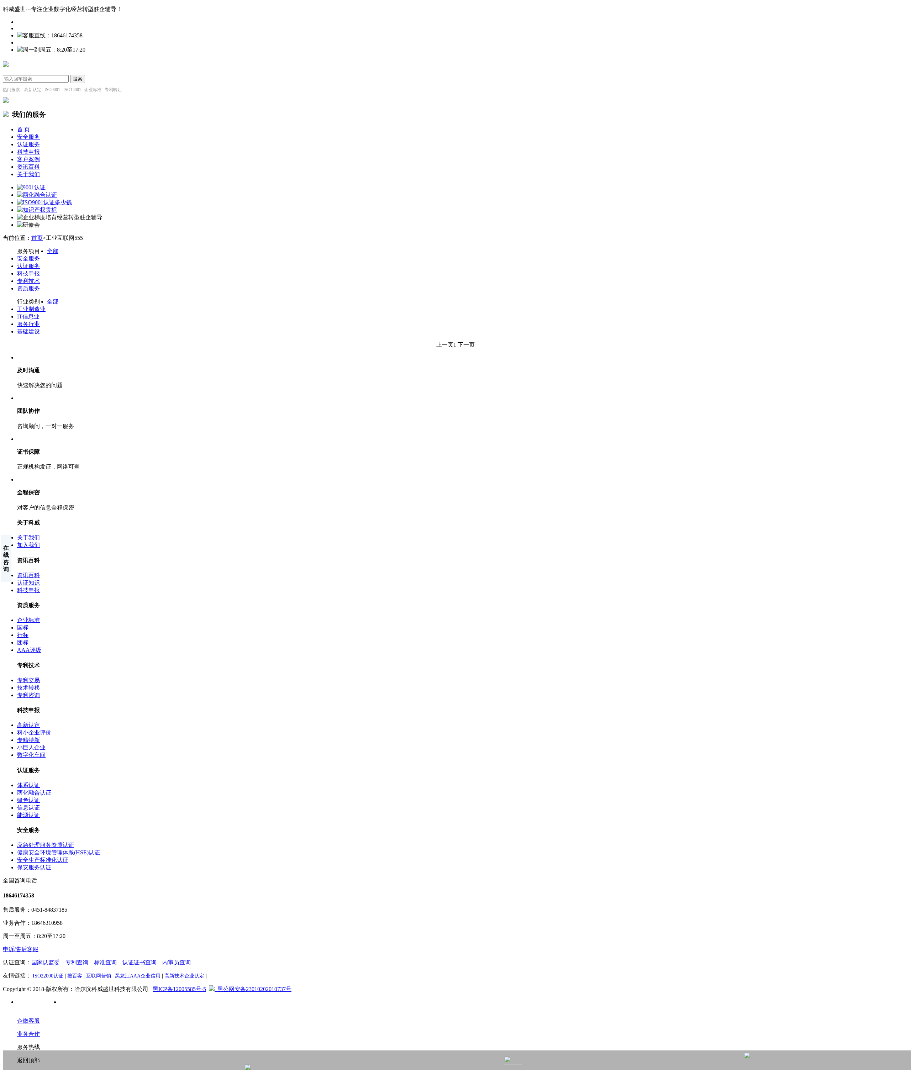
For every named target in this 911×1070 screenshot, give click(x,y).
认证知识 (28, 583)
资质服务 (28, 288)
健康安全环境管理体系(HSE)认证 (58, 852)
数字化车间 (31, 755)
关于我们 (28, 174)
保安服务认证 (34, 867)
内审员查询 (176, 962)
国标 (22, 627)
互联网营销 (98, 976)
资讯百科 (28, 167)
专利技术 (28, 281)
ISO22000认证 (48, 976)
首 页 (23, 129)
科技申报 (28, 152)
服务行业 (28, 324)
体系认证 (28, 785)
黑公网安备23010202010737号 (253, 989)
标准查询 (105, 962)
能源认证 (28, 815)
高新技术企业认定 (184, 976)
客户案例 (28, 159)
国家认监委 (45, 962)
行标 (22, 635)
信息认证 (28, 808)
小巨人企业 (31, 747)
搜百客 (74, 976)
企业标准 (28, 620)
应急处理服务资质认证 (45, 845)
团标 (22, 642)
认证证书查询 (139, 962)
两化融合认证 (34, 793)
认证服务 (28, 144)
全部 (52, 251)
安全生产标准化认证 (42, 860)
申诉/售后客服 (20, 949)
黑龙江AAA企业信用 (137, 976)
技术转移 (28, 688)
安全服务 (28, 137)
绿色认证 (28, 800)
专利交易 (28, 680)
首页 (37, 238)
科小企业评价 (34, 732)
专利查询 (76, 962)
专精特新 (28, 740)
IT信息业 (28, 316)
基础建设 (28, 331)
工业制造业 (31, 309)
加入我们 (28, 545)
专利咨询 (28, 695)
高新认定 (28, 725)
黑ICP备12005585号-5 (179, 989)
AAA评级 (29, 650)
